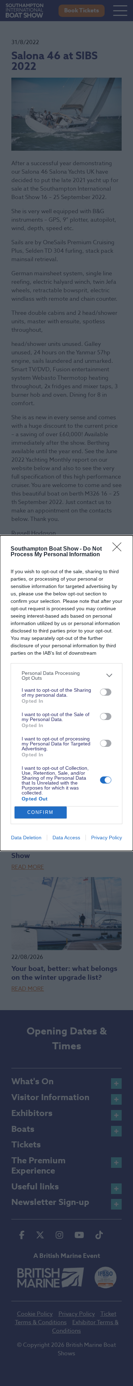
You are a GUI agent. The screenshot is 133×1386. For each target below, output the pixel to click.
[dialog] (66, 693)
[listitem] (66, 675)
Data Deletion (26, 837)
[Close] (119, 549)
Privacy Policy (106, 837)
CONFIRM (40, 812)
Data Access (66, 837)
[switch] (105, 692)
